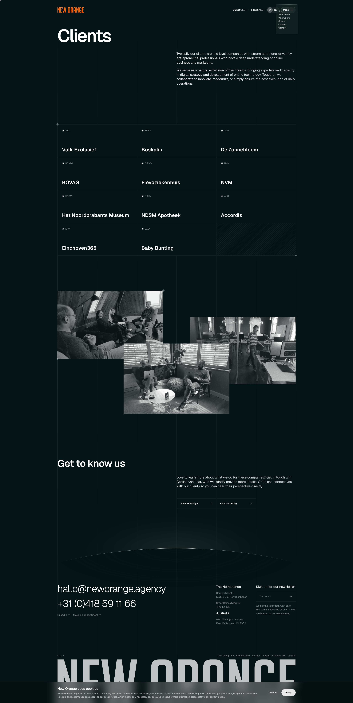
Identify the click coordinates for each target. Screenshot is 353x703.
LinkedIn (62, 615)
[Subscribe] (291, 596)
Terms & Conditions (271, 655)
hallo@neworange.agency (111, 588)
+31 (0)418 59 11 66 (96, 603)
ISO (284, 655)
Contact (292, 655)
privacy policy (217, 696)
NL (58, 655)
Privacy (256, 655)
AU (64, 655)
